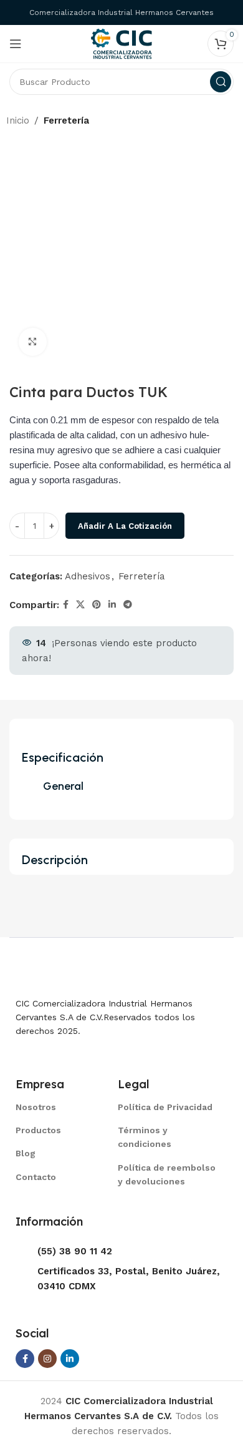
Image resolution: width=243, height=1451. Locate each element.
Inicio (17, 120)
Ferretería (66, 120)
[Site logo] (121, 43)
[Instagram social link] (47, 1358)
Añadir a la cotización (125, 526)
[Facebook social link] (65, 604)
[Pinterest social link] (96, 604)
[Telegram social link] (128, 604)
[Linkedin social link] (112, 604)
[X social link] (80, 604)
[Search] (220, 81)
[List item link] (51, 1107)
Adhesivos (87, 576)
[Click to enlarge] (33, 342)
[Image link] (78, 972)
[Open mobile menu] (15, 43)
